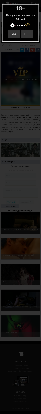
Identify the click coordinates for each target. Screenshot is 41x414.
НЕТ (27, 34)
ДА (14, 34)
